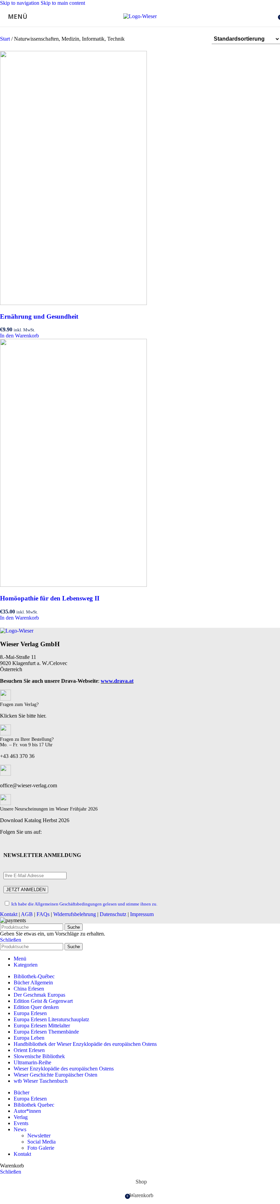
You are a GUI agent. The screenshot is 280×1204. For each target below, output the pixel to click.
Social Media (41, 1142)
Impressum (142, 914)
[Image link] (16, 631)
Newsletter (39, 1135)
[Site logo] (140, 16)
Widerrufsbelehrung (74, 914)
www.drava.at (117, 681)
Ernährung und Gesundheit (39, 316)
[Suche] (273, 16)
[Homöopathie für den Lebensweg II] (73, 585)
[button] (19, 335)
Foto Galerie (40, 1148)
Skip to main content (63, 3)
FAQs (43, 914)
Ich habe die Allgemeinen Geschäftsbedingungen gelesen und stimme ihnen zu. (84, 904)
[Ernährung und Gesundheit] (73, 303)
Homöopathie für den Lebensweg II (49, 598)
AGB (27, 914)
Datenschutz (113, 914)
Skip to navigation (20, 3)
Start (5, 39)
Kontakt (8, 914)
